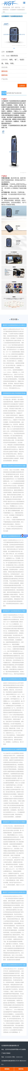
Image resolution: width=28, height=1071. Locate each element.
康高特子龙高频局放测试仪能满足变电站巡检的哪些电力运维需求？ (14, 893)
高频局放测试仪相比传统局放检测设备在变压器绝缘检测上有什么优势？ (14, 394)
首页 (12, 7)
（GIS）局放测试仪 (12, 56)
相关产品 (14, 93)
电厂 (16, 59)
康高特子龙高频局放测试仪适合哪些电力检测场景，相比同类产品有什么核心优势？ (14, 325)
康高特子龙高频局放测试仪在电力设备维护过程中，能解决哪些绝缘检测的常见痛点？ (14, 965)
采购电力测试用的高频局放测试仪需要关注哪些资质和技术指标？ (14, 466)
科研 (11, 63)
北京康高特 (9, 52)
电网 (10, 59)
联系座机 (7, 1069)
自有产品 (17, 7)
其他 (6, 63)
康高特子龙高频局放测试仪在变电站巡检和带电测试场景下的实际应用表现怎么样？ (14, 536)
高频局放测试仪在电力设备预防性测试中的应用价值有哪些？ (14, 750)
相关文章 (19, 93)
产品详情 (4, 93)
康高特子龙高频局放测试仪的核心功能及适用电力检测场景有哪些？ (14, 679)
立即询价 (22, 86)
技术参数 (9, 93)
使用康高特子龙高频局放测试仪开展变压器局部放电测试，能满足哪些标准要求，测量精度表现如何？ (14, 611)
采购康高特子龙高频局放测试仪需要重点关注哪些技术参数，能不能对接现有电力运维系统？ (14, 822)
